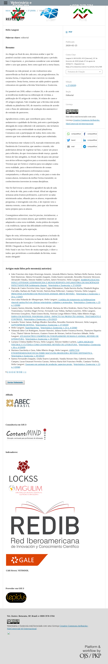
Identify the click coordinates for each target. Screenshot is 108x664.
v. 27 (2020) (30, 10)
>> (25, 372)
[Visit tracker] (9, 633)
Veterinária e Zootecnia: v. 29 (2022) (40, 319)
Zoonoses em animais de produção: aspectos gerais (48, 364)
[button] (73, 133)
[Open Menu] (5, 3)
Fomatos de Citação (76, 72)
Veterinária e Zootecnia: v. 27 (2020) (64, 285)
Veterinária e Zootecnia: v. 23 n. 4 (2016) (58, 327)
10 (21, 372)
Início (8, 10)
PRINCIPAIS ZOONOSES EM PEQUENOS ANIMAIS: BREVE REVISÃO (43, 294)
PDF (70, 32)
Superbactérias (32, 327)
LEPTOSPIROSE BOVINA (22, 325)
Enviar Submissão (15, 382)
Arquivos (18, 10)
